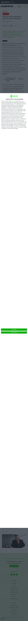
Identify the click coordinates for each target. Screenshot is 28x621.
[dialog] (14, 310)
